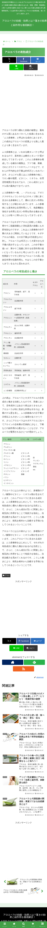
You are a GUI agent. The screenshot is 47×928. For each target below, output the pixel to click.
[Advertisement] (23, 101)
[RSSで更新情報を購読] (23, 668)
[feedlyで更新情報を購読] (34, 662)
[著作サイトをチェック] (12, 662)
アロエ (7, 575)
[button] (31, 67)
